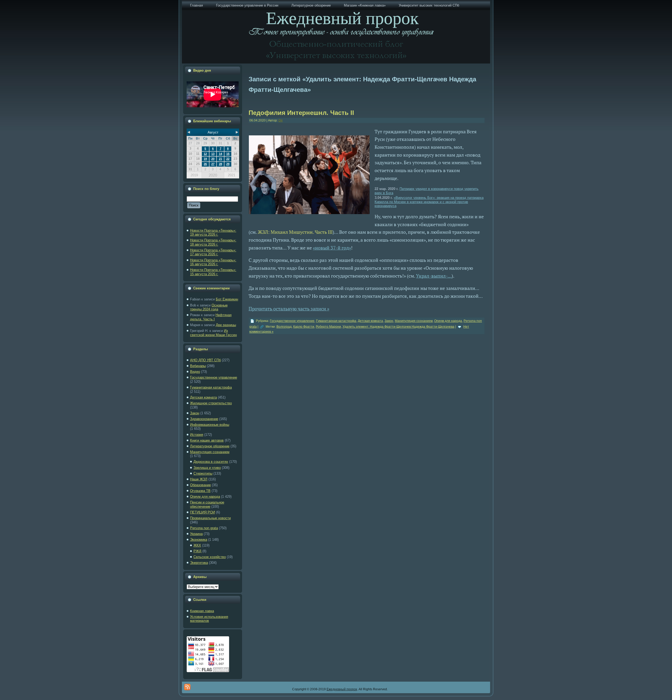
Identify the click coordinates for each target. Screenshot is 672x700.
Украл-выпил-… (434, 276)
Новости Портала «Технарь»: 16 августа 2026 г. (213, 262)
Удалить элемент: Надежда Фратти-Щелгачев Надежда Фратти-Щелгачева (398, 326)
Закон (194, 413)
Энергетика (199, 563)
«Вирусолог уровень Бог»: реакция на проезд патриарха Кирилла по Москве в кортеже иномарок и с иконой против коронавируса (429, 202)
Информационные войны (209, 425)
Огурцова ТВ (200, 491)
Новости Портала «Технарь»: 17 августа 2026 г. (213, 252)
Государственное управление (213, 377)
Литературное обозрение (209, 446)
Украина (196, 534)
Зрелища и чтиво (207, 468)
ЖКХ (197, 545)
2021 (231, 175)
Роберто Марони (328, 326)
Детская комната (203, 397)
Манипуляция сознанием (209, 452)
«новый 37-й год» (332, 248)
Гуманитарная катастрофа (211, 387)
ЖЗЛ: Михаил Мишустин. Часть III (295, 232)
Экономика (198, 540)
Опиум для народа (205, 497)
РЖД (197, 551)
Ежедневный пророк (342, 689)
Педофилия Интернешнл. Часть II (301, 112)
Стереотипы (202, 473)
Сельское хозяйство (209, 557)
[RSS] (187, 687)
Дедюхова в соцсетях (210, 462)
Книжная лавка (202, 611)
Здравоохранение (204, 419)
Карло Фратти (303, 326)
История (196, 435)
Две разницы (226, 325)
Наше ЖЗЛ (198, 479)
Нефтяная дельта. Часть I (211, 317)
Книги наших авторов (207, 440)
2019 (194, 175)
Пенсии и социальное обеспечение (207, 504)
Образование (200, 485)
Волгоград (284, 326)
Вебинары (198, 366)
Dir (281, 120)
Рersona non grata (204, 528)
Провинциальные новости (210, 518)
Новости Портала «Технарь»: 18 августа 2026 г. (213, 242)
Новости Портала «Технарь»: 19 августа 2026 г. (213, 233)
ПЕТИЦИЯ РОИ (202, 512)
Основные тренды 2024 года (209, 307)
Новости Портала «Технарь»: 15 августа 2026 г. (213, 272)
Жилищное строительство (211, 403)
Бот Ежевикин (227, 299)
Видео (195, 372)
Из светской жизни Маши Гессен (213, 333)
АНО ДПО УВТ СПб (205, 360)
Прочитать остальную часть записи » (289, 308)
